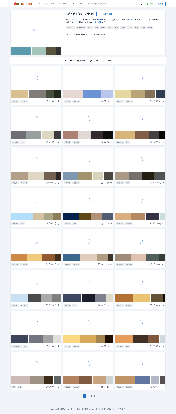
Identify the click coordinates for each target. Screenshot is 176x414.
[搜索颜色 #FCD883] (71, 339)
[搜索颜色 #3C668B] (71, 257)
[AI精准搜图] (58, 101)
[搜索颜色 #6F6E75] (18, 135)
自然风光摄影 (16, 346)
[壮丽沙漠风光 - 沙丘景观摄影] (88, 364)
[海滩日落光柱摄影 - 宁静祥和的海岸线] (36, 119)
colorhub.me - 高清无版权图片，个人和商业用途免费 (85, 409)
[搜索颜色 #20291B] (57, 94)
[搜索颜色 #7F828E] (100, 298)
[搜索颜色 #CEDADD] (162, 339)
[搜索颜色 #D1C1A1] (38, 216)
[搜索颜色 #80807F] (56, 298)
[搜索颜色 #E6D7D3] (73, 94)
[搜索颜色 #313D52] (160, 94)
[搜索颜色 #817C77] (37, 94)
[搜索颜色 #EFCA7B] (34, 257)
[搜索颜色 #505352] (159, 176)
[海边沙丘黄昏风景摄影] (88, 200)
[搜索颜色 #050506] (162, 135)
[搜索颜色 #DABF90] (20, 94)
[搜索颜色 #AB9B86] (122, 176)
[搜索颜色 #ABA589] (48, 216)
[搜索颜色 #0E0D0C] (108, 135)
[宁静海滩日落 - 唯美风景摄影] (88, 160)
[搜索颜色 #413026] (140, 339)
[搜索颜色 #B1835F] (71, 380)
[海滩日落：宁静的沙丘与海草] (88, 119)
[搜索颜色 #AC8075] (70, 135)
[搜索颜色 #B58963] (138, 216)
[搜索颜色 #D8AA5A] (88, 339)
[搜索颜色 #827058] (150, 94)
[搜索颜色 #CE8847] (19, 257)
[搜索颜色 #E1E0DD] (57, 339)
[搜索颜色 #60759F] (143, 380)
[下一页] (95, 396)
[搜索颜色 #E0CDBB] (88, 257)
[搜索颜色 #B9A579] (138, 94)
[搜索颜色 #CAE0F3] (19, 298)
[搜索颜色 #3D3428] (110, 257)
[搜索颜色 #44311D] (58, 257)
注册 (162, 4)
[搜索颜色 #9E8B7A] (123, 257)
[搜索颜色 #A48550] (100, 339)
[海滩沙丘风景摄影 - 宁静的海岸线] (36, 200)
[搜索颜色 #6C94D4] (92, 94)
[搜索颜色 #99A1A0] (34, 135)
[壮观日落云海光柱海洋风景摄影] (140, 241)
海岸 (22, 142)
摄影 (100, 22)
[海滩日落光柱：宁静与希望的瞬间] (140, 160)
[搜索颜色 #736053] (50, 176)
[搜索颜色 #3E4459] (20, 339)
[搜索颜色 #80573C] (154, 339)
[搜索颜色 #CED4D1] (109, 380)
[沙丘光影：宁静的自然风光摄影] (36, 323)
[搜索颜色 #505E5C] (152, 257)
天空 (130, 27)
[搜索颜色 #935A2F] (48, 257)
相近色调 (108, 60)
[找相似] (52, 101)
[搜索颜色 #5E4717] (85, 216)
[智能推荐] (55, 101)
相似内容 (70, 60)
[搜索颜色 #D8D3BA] (98, 176)
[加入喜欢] (46, 101)
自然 (129, 19)
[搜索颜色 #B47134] (124, 298)
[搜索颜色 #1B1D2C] (88, 298)
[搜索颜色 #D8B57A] (125, 135)
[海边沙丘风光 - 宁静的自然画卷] (36, 364)
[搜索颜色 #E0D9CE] (109, 298)
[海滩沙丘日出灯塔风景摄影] (36, 160)
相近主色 (95, 60)
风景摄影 (70, 27)
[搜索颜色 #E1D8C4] (36, 176)
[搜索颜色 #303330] (58, 51)
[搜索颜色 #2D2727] (58, 176)
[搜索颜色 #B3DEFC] (22, 216)
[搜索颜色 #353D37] (162, 257)
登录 (151, 4)
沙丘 (77, 19)
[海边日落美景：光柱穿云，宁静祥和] (140, 119)
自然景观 (76, 101)
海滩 (127, 183)
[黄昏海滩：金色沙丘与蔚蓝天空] (140, 78)
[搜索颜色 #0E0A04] (164, 298)
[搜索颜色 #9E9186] (37, 380)
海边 (73, 19)
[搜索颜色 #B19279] (96, 216)
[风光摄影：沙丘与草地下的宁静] (88, 241)
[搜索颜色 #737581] (36, 339)
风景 (96, 22)
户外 (74, 305)
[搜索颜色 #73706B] (135, 176)
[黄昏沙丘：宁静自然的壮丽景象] (36, 241)
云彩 (137, 27)
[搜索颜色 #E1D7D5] (84, 135)
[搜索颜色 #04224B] (71, 216)
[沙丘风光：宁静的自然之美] (36, 282)
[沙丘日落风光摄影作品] (88, 78)
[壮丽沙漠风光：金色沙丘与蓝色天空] (140, 323)
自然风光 (81, 27)
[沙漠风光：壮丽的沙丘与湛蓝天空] (140, 364)
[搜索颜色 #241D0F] (148, 176)
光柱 (100, 19)
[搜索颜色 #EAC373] (142, 298)
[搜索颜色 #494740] (108, 176)
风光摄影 (68, 101)
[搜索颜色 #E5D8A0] (123, 94)
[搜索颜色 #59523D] (51, 51)
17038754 (119, 409)
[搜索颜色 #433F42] (154, 135)
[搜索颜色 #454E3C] (50, 94)
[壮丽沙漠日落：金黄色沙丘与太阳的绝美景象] (88, 323)
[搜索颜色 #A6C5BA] (39, 51)
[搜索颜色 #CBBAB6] (20, 380)
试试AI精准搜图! (107, 14)
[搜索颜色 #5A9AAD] (21, 51)
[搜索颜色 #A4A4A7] (48, 339)
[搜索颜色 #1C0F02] (109, 339)
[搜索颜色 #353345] (152, 216)
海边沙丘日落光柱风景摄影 (80, 13)
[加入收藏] (49, 101)
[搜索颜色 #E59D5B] (124, 339)
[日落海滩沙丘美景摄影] (36, 78)
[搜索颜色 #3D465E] (72, 298)
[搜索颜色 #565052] (162, 380)
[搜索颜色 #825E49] (142, 135)
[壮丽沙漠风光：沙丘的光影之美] (140, 200)
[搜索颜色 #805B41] (86, 380)
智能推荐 (83, 60)
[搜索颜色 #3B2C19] (49, 380)
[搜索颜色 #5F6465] (57, 380)
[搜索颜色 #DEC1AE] (138, 257)
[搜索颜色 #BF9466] (125, 380)
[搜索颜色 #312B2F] (97, 135)
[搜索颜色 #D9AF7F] (123, 216)
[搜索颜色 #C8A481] (99, 380)
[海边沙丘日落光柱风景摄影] (36, 28)
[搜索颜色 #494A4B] (34, 298)
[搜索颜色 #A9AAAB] (46, 298)
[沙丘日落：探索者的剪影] (88, 282)
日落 (89, 19)
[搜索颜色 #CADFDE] (162, 216)
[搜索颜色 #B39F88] (19, 176)
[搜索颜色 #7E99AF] (70, 176)
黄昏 (150, 27)
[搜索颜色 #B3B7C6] (155, 380)
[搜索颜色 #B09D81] (102, 257)
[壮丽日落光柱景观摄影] (140, 282)
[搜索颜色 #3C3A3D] (57, 135)
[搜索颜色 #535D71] (107, 216)
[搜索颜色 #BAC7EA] (107, 94)
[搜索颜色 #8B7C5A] (57, 216)
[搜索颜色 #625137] (157, 298)
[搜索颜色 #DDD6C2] (48, 135)
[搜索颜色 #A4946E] (85, 176)
